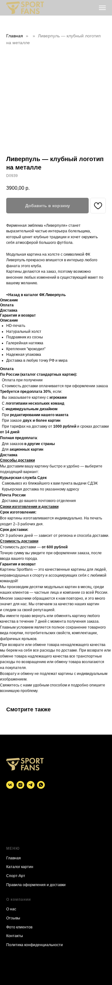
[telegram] (31, 785)
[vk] (10, 785)
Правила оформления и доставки (36, 885)
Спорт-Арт (15, 876)
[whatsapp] (41, 785)
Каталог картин (19, 867)
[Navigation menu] (102, 8)
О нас (11, 909)
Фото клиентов (19, 927)
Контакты (14, 936)
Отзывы (13, 918)
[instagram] (20, 785)
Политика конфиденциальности (34, 945)
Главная (14, 35)
